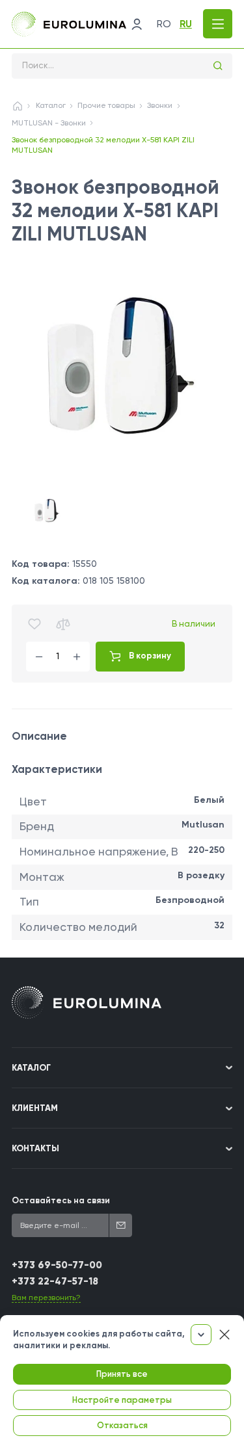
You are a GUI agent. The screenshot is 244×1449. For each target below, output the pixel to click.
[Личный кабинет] (136, 24)
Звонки (159, 105)
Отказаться (122, 1425)
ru (186, 24)
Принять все (122, 1374)
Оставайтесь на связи (61, 1200)
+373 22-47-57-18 (55, 1281)
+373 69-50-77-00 (57, 1265)
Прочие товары (106, 105)
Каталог (51, 105)
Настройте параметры (122, 1400)
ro (164, 24)
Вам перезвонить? (46, 1297)
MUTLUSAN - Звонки (49, 122)
